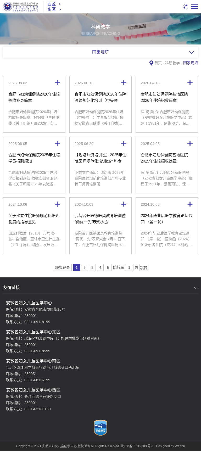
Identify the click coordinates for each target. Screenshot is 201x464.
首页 (158, 63)
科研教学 (172, 63)
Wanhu (180, 446)
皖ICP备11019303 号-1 (137, 446)
